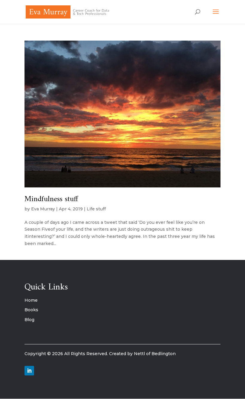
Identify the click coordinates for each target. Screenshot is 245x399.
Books (31, 309)
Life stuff (96, 209)
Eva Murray (43, 209)
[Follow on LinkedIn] (29, 370)
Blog (29, 319)
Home (31, 300)
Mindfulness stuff (51, 199)
